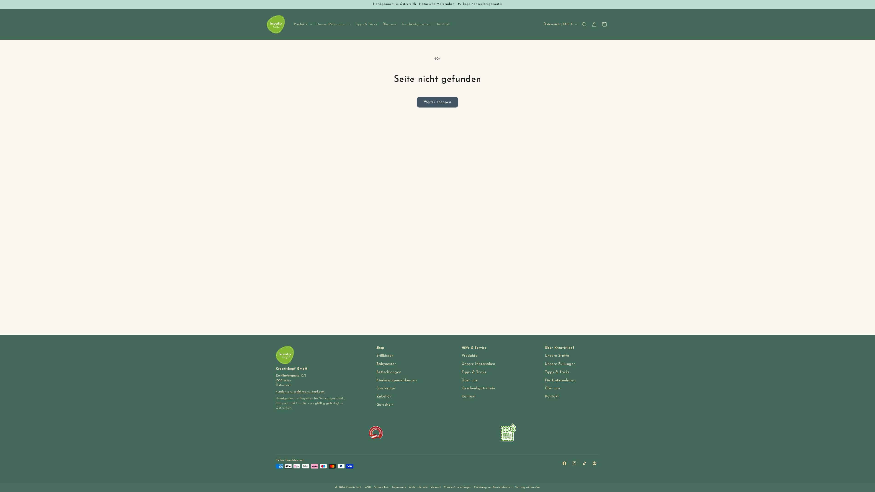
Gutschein (385, 405)
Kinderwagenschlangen (396, 380)
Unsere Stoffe (557, 356)
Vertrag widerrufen (527, 487)
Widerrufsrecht (418, 487)
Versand (436, 487)
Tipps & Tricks (474, 372)
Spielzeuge (385, 388)
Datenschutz (382, 487)
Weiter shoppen (437, 102)
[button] (302, 24)
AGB (368, 487)
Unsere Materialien (478, 364)
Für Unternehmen (560, 380)
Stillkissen (385, 356)
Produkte (470, 356)
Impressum (399, 487)
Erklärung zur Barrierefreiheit (493, 487)
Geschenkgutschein (478, 388)
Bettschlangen (388, 372)
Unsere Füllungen (560, 364)
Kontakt (469, 396)
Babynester (386, 364)
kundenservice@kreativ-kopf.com (300, 391)
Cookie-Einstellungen (457, 487)
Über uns (470, 380)
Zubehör (383, 396)
